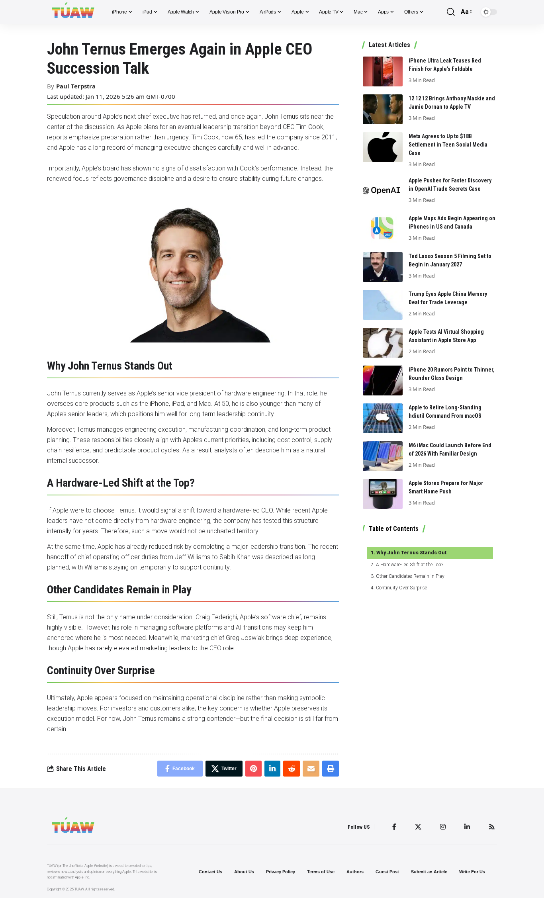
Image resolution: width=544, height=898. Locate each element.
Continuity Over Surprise (401, 588)
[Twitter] (418, 827)
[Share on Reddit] (291, 769)
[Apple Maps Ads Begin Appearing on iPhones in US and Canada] (383, 229)
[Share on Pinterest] (253, 769)
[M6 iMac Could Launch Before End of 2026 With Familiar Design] (383, 456)
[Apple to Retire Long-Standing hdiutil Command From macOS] (383, 418)
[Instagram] (443, 827)
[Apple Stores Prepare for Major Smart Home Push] (383, 494)
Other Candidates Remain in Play (410, 576)
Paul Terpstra (76, 86)
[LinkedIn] (467, 827)
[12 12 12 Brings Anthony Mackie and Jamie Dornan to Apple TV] (383, 109)
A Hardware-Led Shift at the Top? (409, 564)
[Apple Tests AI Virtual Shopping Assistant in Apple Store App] (383, 343)
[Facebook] (394, 827)
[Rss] (492, 827)
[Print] (330, 769)
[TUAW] (73, 12)
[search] (451, 12)
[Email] (311, 769)
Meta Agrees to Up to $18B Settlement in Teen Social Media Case (448, 144)
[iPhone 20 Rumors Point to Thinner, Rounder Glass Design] (383, 380)
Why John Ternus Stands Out (411, 553)
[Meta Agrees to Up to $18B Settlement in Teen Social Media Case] (383, 147)
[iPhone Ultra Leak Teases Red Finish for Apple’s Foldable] (383, 71)
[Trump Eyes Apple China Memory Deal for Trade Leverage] (383, 305)
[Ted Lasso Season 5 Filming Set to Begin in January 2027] (383, 267)
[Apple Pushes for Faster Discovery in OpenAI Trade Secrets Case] (383, 191)
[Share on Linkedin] (272, 769)
